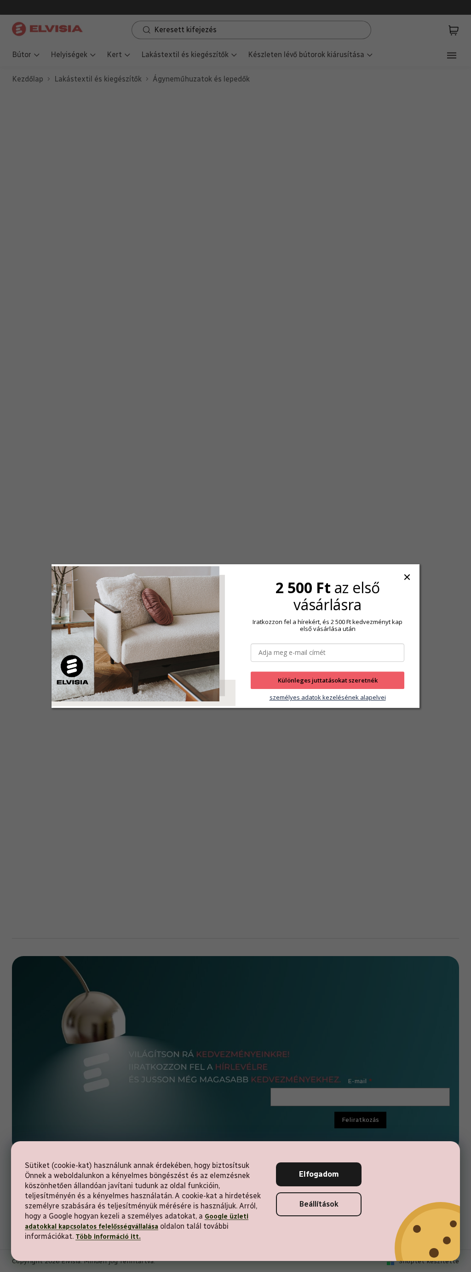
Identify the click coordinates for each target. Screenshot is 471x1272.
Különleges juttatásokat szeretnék (328, 680)
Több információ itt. (108, 1237)
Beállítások (319, 1204)
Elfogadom (319, 1174)
